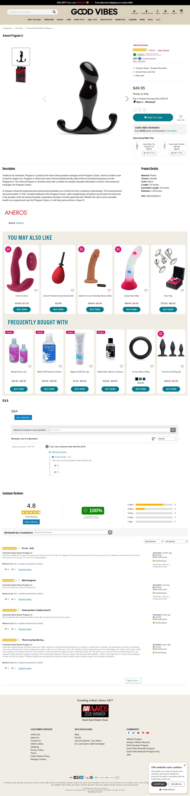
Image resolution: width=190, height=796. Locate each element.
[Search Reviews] (110, 532)
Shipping (35, 747)
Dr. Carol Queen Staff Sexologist (89, 743)
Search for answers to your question (30, 430)
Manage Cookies (38, 759)
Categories (7, 28)
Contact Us (36, 740)
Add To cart (154, 117)
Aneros (20, 222)
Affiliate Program (134, 739)
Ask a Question (139, 61)
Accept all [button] (159, 784)
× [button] (184, 765)
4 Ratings (151, 50)
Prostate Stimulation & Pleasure (39, 28)
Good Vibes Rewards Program (141, 748)
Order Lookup (37, 743)
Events (78, 737)
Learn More (171, 131)
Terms (33, 753)
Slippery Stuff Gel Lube (79, 372)
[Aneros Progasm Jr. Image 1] (85, 99)
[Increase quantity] (144, 110)
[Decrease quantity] (134, 110)
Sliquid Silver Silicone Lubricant (110, 372)
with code (73, 2)
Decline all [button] (176, 784)
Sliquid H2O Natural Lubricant (49, 372)
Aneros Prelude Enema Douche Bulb (58, 296)
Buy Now (22, 309)
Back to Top (132, 681)
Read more (166, 779)
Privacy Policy (37, 750)
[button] (127, 99)
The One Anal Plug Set (171, 372)
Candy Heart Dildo (131, 296)
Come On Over (22, 296)
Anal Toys (19, 28)
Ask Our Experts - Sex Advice (88, 740)
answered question (149, 59)
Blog (77, 734)
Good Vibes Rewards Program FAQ (143, 751)
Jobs (129, 754)
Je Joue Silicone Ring (141, 372)
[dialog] (168, 778)
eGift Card (35, 734)
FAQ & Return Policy (40, 756)
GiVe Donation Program (137, 745)
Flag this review (24, 569)
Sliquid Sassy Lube (18, 372)
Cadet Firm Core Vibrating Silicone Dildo (95, 296)
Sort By (153, 439)
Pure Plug (168, 296)
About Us (35, 737)
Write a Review (163, 50)
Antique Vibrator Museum (138, 742)
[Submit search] (173, 430)
